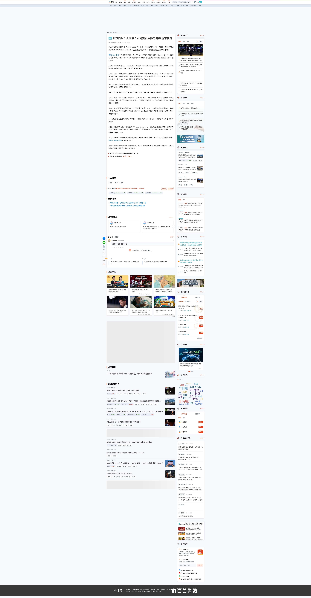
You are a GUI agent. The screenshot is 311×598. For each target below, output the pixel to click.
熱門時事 (136, 6)
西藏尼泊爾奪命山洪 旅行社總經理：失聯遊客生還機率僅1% (164, 291)
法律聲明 (169, 589)
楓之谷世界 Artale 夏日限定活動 (140, 290)
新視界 (177, 6)
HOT (186, 203)
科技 (125, 6)
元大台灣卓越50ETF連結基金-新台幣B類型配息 (188, 316)
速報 (142, 6)
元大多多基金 (182, 331)
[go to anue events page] (192, 2)
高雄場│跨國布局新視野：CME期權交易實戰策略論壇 (193, 229)
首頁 (116, 2)
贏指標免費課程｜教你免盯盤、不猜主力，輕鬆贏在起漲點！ (193, 205)
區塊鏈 (162, 6)
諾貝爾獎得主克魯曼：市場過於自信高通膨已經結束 (125, 262)
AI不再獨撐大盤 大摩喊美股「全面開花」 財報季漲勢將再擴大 (127, 206)
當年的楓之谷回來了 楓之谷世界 (164, 311)
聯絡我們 (153, 589)
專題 (182, 6)
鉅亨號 (164, 2)
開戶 (201, 308)
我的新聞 (193, 6)
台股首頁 (164, 188)
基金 (139, 2)
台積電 (185, 427)
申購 (201, 318)
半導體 (185, 432)
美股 (129, 2)
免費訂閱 (200, 565)
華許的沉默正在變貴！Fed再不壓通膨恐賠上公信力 (117, 311)
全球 (148, 2)
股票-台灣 (186, 320)
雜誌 (187, 6)
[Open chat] (104, 264)
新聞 (120, 2)
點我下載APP (127, 156)
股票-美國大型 (187, 311)
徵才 (158, 589)
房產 (167, 6)
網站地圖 (163, 589)
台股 (125, 2)
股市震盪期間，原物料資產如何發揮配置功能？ (117, 290)
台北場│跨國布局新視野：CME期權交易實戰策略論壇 (193, 213)
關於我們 (128, 589)
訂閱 (169, 2)
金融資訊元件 (146, 589)
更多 (201, 41)
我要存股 (170, 188)
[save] (104, 260)
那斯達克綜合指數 (115, 140)
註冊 (200, 2)
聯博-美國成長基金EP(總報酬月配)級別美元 (188, 307)
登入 (197, 2)
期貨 (156, 6)
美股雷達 (115, 32)
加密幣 (153, 2)
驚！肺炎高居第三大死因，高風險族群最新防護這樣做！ (141, 311)
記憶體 (185, 422)
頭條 (110, 6)
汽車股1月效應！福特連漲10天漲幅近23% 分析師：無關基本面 (128, 203)
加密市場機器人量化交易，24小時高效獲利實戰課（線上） (193, 221)
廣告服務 (139, 589)
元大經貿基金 (182, 324)
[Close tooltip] (117, 264)
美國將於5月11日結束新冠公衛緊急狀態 (155, 262)
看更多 (171, 217)
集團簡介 (134, 589)
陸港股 (134, 2)
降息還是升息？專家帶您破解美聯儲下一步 (124, 153)
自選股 (200, 6)
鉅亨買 (158, 2)
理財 (172, 6)
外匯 (143, 2)
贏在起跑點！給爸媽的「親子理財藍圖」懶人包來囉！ (131, 188)
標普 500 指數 (114, 55)
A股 (186, 164)
